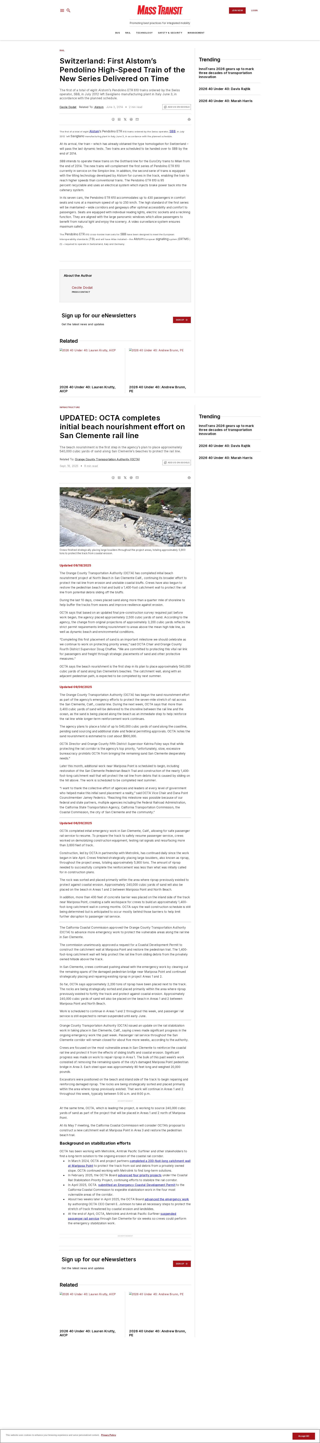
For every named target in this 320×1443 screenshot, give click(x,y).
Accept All (303, 1436)
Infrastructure (70, 407)
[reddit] (131, 119)
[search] (68, 10)
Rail (128, 33)
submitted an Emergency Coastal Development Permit (136, 1185)
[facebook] (113, 119)
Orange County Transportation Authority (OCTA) (107, 459)
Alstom (99, 107)
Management (196, 33)
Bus (117, 33)
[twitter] (125, 119)
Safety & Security (170, 33)
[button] (62, 10)
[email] (137, 119)
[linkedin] (119, 119)
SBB (173, 131)
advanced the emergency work (167, 1199)
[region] (160, 1436)
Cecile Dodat (68, 107)
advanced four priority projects (140, 1175)
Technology (144, 33)
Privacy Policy (108, 1435)
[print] (189, 119)
